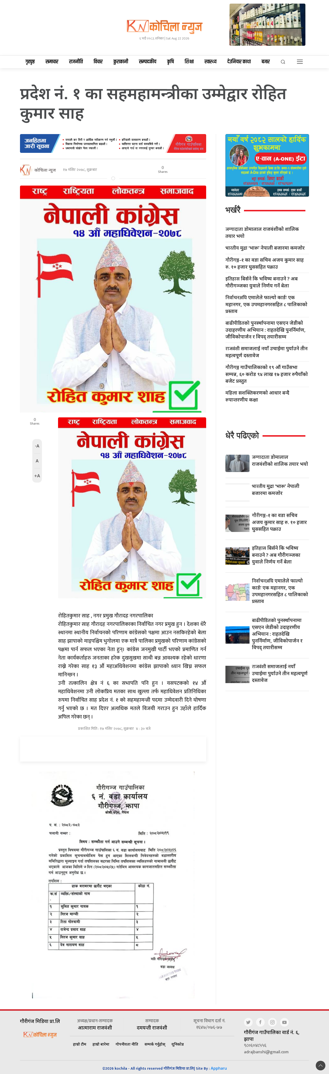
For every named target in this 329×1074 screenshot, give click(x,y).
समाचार (52, 62)
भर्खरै (232, 209)
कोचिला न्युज (45, 170)
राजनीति (76, 62)
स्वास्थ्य (210, 62)
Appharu (219, 1068)
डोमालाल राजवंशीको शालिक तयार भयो (262, 232)
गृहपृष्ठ (30, 62)
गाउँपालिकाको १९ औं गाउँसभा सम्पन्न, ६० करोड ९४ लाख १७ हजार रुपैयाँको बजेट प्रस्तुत (266, 374)
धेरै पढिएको (242, 435)
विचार (98, 62)
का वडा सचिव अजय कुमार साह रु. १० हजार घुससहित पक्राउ (264, 263)
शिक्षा (189, 62)
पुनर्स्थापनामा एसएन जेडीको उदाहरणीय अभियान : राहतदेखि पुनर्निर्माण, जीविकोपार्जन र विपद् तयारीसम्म (265, 330)
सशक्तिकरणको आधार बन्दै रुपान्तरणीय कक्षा (257, 396)
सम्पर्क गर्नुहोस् (155, 1044)
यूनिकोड (177, 1044)
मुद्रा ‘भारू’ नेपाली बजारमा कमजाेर (265, 248)
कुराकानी (120, 62)
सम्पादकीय (147, 62)
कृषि (170, 62)
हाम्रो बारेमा (100, 1044)
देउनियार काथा (239, 62)
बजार (266, 62)
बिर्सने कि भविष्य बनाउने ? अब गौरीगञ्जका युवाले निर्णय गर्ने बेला (261, 282)
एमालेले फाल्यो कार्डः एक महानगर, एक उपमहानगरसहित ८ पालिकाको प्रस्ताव (266, 304)
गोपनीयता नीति (127, 1044)
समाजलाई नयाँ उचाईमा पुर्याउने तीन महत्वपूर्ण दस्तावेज (266, 352)
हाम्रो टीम (79, 1044)
